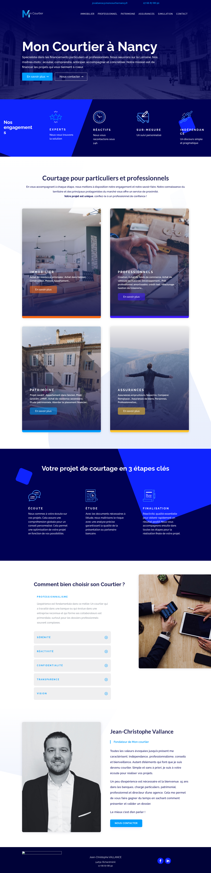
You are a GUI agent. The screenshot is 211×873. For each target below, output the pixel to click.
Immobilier (87, 14)
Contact (182, 14)
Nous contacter (70, 76)
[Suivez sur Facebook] (160, 861)
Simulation (165, 14)
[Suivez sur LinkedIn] (168, 861)
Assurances (147, 14)
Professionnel (107, 14)
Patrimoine (128, 14)
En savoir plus (36, 76)
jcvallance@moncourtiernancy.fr (110, 3)
